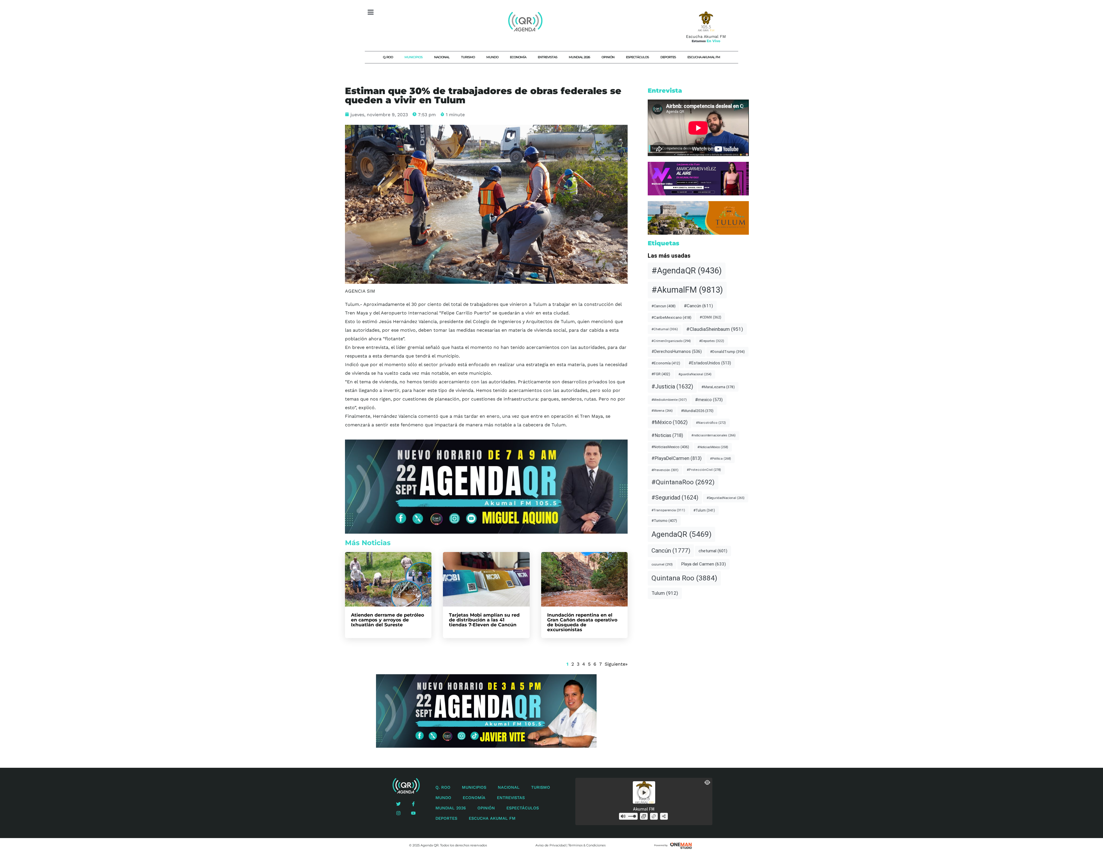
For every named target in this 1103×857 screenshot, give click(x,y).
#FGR (660, 374)
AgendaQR (681, 534)
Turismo (468, 57)
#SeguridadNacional (726, 498)
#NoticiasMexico (670, 447)
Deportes (668, 57)
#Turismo (664, 520)
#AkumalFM (687, 290)
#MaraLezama (718, 387)
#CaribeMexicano (671, 317)
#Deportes (711, 341)
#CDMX (710, 317)
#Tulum (704, 510)
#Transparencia (668, 510)
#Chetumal (664, 329)
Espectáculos (637, 57)
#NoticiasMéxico (712, 447)
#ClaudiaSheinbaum (714, 329)
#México (669, 422)
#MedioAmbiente (669, 400)
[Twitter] (398, 804)
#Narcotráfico (711, 423)
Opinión (607, 57)
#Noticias (667, 435)
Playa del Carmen (703, 564)
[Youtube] (413, 813)
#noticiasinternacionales (713, 435)
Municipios (413, 57)
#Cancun (663, 306)
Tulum (664, 593)
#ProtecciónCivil (704, 470)
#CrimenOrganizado (671, 341)
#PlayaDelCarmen (676, 458)
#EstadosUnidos (710, 363)
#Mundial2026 (697, 411)
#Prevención (664, 470)
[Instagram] (398, 813)
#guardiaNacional (694, 374)
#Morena (662, 411)
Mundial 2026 (579, 57)
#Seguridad (674, 497)
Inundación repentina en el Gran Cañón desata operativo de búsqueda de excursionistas (582, 622)
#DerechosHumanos (676, 351)
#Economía (665, 363)
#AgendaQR (686, 270)
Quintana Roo (684, 578)
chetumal (713, 550)
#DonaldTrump (727, 351)
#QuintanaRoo (683, 482)
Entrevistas (547, 57)
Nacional (442, 57)
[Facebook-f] (413, 804)
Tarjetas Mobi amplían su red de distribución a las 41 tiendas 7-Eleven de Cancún (484, 619)
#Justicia (672, 386)
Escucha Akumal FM (703, 57)
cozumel (662, 564)
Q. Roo (388, 57)
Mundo (492, 57)
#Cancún (698, 305)
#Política (720, 458)
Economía (518, 57)
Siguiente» (616, 664)
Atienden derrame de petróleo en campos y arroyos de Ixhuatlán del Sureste (387, 619)
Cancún (670, 550)
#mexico (709, 399)
